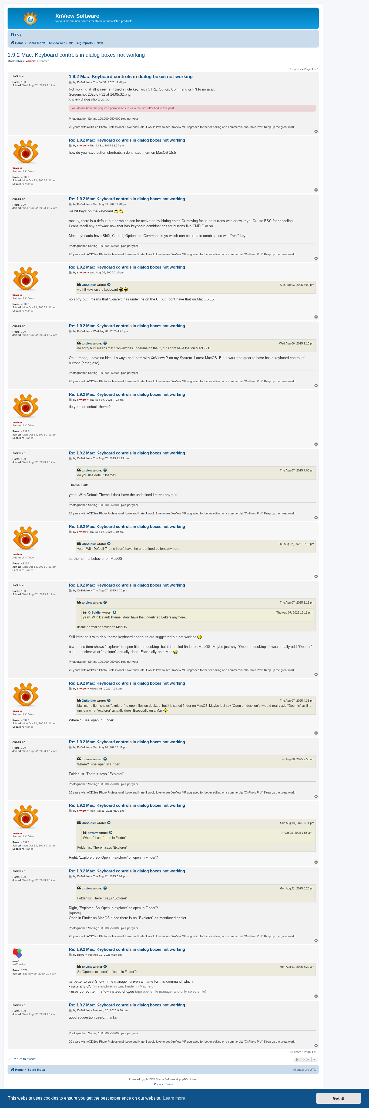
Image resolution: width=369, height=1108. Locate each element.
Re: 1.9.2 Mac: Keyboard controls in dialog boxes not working (127, 140)
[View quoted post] (109, 284)
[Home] (32, 17)
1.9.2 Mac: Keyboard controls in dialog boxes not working (76, 55)
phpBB (149, 1079)
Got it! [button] (338, 1098)
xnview (87, 343)
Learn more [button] (174, 1098)
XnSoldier (89, 284)
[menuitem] (15, 35)
